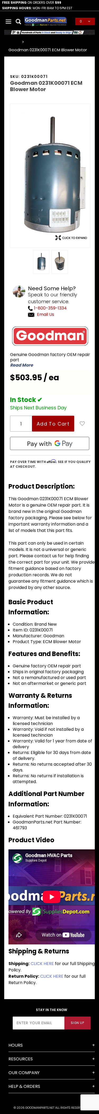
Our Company (24, 1073)
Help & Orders (24, 1086)
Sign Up (77, 1023)
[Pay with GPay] (49, 443)
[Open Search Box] (19, 21)
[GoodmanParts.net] (45, 21)
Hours (15, 1045)
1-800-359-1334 (50, 308)
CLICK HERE (42, 964)
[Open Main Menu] (9, 21)
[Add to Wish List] (82, 424)
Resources (20, 1059)
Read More (21, 365)
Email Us (45, 314)
